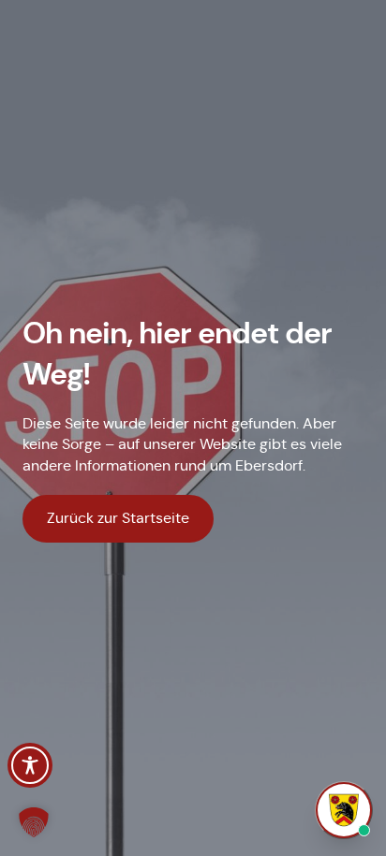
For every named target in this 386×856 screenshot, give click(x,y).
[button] (33, 822)
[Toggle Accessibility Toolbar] (30, 765)
